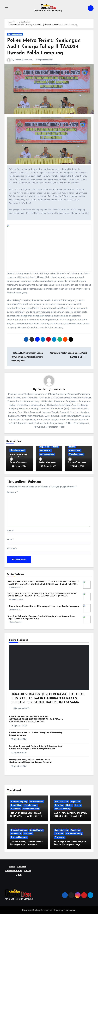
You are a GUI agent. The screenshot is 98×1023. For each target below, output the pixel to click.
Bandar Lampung (19, 802)
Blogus (57, 910)
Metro (55, 447)
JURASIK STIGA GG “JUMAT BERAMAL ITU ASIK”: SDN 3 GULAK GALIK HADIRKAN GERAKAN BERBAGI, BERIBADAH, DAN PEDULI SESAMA (48, 698)
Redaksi (21, 866)
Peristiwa (15, 809)
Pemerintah (45, 450)
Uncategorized (15, 34)
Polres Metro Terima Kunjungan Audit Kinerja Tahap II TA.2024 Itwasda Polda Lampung (44, 47)
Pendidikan (16, 805)
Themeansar (69, 910)
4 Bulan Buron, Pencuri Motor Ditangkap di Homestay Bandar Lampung (43, 606)
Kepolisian (44, 447)
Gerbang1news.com (23, 60)
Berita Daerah (36, 802)
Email (10, 539)
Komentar (12, 492)
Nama (10, 530)
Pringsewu (59, 837)
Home (12, 866)
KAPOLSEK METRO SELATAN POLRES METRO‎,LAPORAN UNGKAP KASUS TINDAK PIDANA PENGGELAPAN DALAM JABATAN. (36, 719)
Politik (27, 870)
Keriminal (59, 805)
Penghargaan (30, 805)
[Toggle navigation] (6, 8)
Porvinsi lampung (31, 809)
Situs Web (12, 548)
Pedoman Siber (13, 870)
